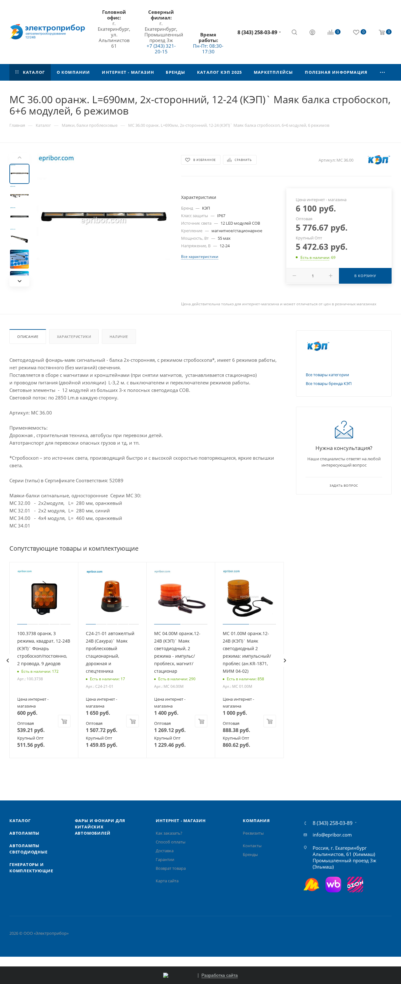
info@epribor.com (332, 835)
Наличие (119, 336)
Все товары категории (327, 374)
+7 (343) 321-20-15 (161, 49)
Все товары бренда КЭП (329, 383)
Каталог (20, 820)
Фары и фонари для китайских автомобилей (100, 827)
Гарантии (165, 859)
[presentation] (7, 660)
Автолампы (24, 833)
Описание (27, 336)
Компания (256, 820)
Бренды (250, 854)
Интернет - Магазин (181, 820)
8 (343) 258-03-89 (257, 32)
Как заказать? (169, 833)
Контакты (252, 845)
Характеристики (74, 336)
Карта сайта (167, 881)
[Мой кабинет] (312, 33)
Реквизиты (253, 833)
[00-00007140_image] (103, 219)
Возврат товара (171, 868)
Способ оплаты (170, 842)
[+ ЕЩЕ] (382, 72)
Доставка (165, 850)
